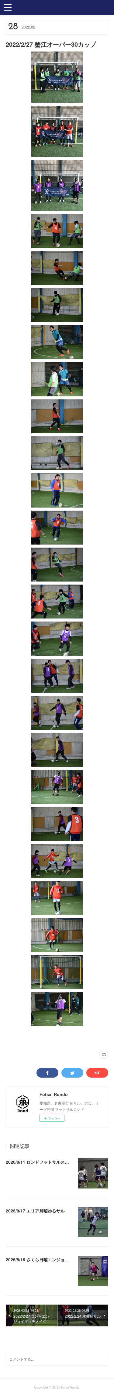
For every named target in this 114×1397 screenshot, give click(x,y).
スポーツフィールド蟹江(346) (43, 1038)
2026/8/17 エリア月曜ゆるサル (35, 1211)
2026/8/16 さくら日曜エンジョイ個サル (44, 1259)
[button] (8, 7)
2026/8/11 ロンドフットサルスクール (42, 1162)
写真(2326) (13, 1038)
